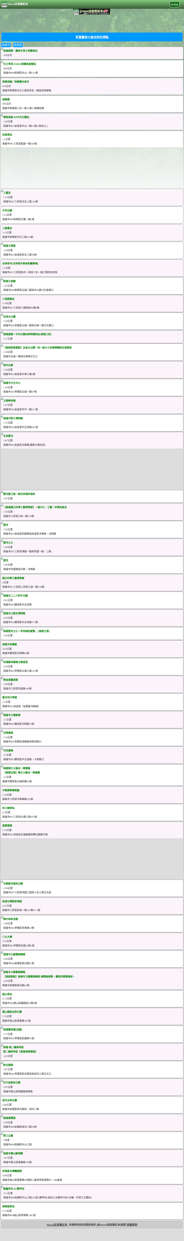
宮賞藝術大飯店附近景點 (92, 37)
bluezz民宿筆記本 (18, 4)
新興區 (18, 45)
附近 (176, 4)
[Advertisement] (92, 23)
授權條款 (131, 1224)
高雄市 (6, 45)
